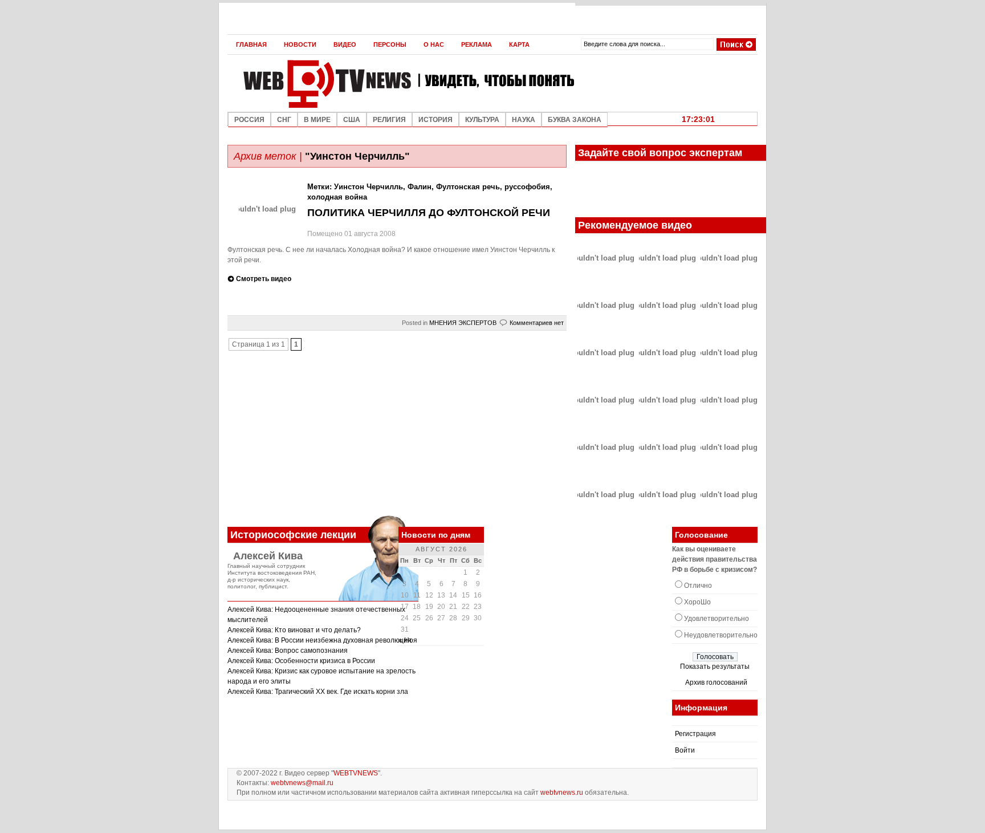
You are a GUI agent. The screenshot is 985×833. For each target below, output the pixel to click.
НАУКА (523, 120)
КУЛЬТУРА (482, 120)
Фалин (420, 186)
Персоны (389, 44)
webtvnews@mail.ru (302, 783)
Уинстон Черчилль (368, 186)
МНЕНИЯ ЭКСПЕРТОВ (462, 322)
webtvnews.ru (561, 793)
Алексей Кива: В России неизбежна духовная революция (319, 640)
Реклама (476, 44)
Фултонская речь (468, 186)
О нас (434, 44)
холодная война (337, 197)
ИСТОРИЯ (435, 120)
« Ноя (407, 640)
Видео (344, 44)
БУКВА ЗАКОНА (574, 120)
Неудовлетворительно (721, 635)
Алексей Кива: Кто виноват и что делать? (294, 630)
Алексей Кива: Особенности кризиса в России (301, 661)
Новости (300, 44)
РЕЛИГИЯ (389, 120)
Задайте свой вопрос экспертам (660, 153)
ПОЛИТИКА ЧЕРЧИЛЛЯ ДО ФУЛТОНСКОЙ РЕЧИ (428, 212)
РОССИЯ (249, 120)
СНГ (284, 120)
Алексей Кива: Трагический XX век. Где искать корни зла (317, 692)
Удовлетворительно (716, 619)
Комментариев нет (537, 322)
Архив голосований (716, 682)
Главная (251, 44)
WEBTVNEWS (355, 773)
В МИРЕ (317, 120)
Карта (519, 44)
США (351, 120)
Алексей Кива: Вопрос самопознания (287, 651)
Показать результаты (715, 667)
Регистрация (695, 734)
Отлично (698, 586)
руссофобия (527, 186)
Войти (685, 750)
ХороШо (697, 602)
